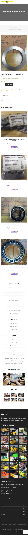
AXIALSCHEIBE (5, 90)
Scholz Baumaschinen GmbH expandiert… (14, 294)
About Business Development (14, 297)
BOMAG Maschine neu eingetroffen (14, 287)
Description (6, 95)
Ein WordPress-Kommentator (13, 310)
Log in (13, 339)
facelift (2, 511)
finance (3, 514)
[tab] (6, 95)
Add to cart (9, 84)
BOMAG (16, 89)
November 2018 (13, 326)
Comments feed (13, 345)
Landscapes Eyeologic (14, 300)
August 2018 (14, 329)
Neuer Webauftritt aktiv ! (13, 291)
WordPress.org (13, 348)
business (3, 505)
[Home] (11, 27)
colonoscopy (4, 508)
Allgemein (3, 501)
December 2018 (13, 323)
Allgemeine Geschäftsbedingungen (19, 524)
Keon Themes (20, 531)
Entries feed (14, 342)
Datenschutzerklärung (6, 524)
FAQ (14, 526)
